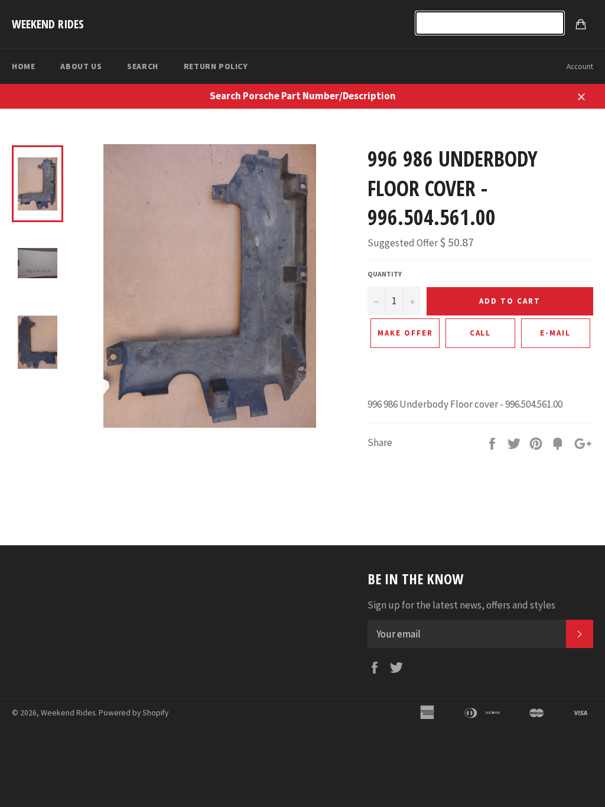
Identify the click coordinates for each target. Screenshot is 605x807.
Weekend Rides (48, 24)
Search (142, 66)
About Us (81, 66)
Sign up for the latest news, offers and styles (461, 604)
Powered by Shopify (133, 713)
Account (580, 66)
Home (23, 66)
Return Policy (216, 66)
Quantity (384, 273)
